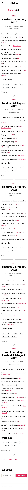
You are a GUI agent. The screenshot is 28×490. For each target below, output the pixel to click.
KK (18, 58)
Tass (15, 394)
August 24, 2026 (18, 273)
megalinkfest (6, 450)
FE (14, 229)
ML (25, 70)
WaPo (6, 295)
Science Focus (6, 375)
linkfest (5, 92)
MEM (14, 385)
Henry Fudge (22, 159)
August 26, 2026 (18, 109)
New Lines (9, 390)
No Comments (15, 28)
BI (2, 63)
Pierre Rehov (21, 397)
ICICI (24, 310)
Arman (18, 55)
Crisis (21, 381)
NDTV (20, 37)
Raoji (10, 26)
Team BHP (19, 434)
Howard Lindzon (11, 316)
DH (13, 135)
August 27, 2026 (19, 26)
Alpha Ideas (14, 3)
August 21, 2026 (19, 361)
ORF (20, 378)
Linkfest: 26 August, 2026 (14, 104)
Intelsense (22, 67)
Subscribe (21, 475)
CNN (23, 213)
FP (2, 418)
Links (14, 15)
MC (21, 49)
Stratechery (20, 156)
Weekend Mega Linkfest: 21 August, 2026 (14, 355)
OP (16, 142)
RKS (19, 422)
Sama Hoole (21, 425)
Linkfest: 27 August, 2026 (14, 21)
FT (9, 152)
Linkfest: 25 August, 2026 (14, 188)
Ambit (4, 225)
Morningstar (10, 324)
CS (16, 236)
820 (10, 459)
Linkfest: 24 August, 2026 (14, 268)
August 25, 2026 (18, 193)
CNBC (3, 42)
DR (22, 239)
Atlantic (4, 75)
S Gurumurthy (21, 304)
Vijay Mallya (17, 46)
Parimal (4, 413)
